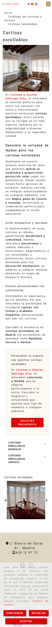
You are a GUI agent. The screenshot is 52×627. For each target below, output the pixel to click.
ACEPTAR (26, 621)
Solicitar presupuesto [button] (27, 422)
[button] (48, 4)
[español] (32, 3)
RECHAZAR (39, 613)
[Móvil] (36, 4)
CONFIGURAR (14, 613)
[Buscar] (28, 4)
